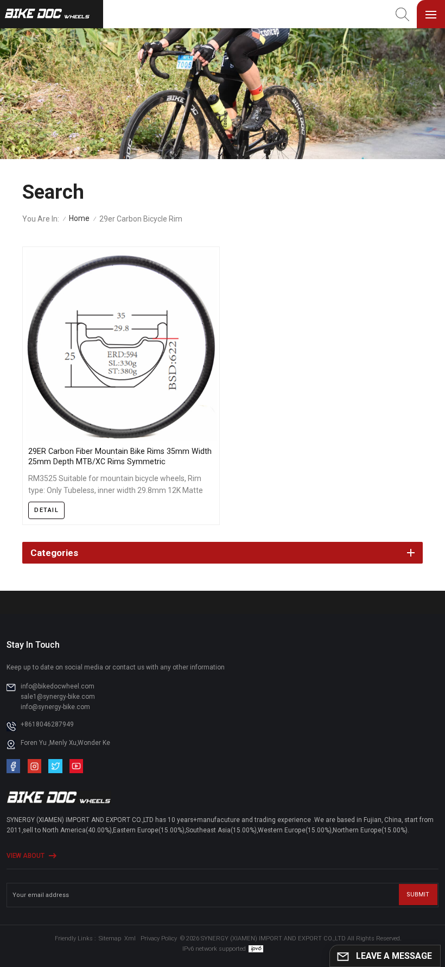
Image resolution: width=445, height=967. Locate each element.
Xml (130, 938)
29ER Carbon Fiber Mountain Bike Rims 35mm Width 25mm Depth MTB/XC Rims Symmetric (120, 456)
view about (25, 855)
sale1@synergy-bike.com (58, 696)
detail (46, 510)
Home (79, 218)
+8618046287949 (47, 724)
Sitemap (110, 938)
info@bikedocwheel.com (57, 686)
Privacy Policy (159, 938)
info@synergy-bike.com (55, 707)
